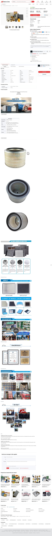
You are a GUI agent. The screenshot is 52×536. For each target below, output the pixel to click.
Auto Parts (13, 5)
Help (37, 4)
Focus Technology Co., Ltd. (21, 532)
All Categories (3, 4)
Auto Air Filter (15, 508)
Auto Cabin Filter (28, 508)
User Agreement (30, 532)
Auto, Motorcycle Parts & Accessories (7, 5)
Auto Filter (16, 5)
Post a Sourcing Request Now (24, 468)
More (1, 527)
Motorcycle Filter (28, 511)
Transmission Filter (41, 511)
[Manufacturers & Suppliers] (5, 1)
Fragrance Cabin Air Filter (16, 511)
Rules (50, 4)
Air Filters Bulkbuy (10, 525)
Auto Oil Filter (40, 508)
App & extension (42, 4)
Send (7, 468)
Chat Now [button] (44, 74)
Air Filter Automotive (4, 525)
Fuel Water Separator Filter (4, 511)
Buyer (33, 4)
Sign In (31, 61)
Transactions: (43, 53)
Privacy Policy (38, 532)
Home (1, 5)
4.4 (41, 66)
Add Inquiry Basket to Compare (15, 29)
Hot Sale (2, 508)
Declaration (34, 532)
